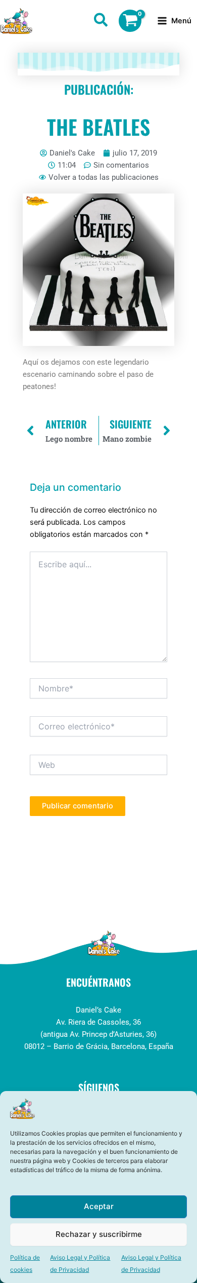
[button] (101, 22)
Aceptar (99, 1206)
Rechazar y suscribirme (99, 1234)
